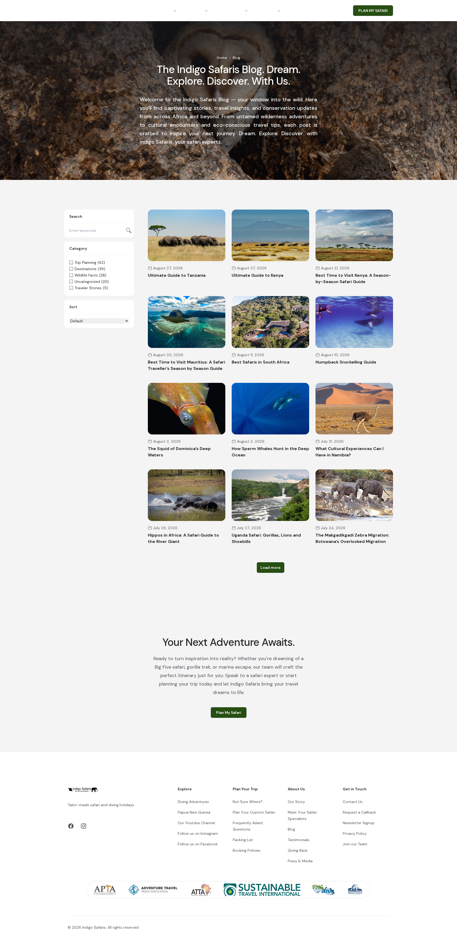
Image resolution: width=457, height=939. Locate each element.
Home (222, 57)
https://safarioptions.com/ (121, 811)
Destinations (159, 10)
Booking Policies (247, 850)
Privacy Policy (355, 833)
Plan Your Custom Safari (254, 812)
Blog (291, 829)
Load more (271, 567)
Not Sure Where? (248, 801)
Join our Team (355, 844)
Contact (302, 10)
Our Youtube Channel (196, 822)
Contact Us (353, 801)
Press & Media (300, 861)
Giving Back (298, 850)
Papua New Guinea (194, 812)
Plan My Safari (228, 712)
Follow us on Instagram (198, 833)
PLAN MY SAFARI (373, 10)
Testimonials (298, 839)
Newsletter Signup (358, 822)
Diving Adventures (193, 801)
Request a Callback (359, 812)
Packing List (243, 839)
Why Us (268, 10)
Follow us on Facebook (198, 844)
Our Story (296, 801)
